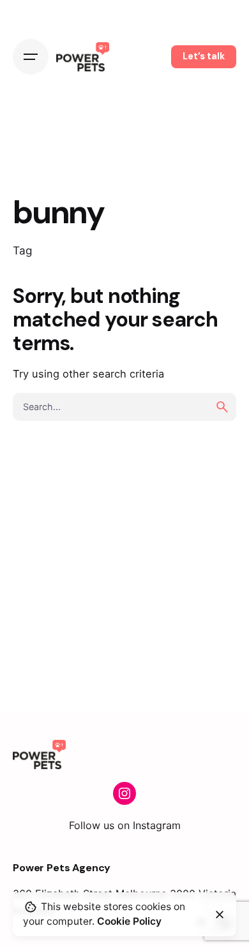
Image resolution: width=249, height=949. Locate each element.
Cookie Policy (129, 921)
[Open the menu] (31, 57)
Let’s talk (204, 56)
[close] (219, 914)
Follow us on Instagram (125, 825)
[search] (222, 407)
